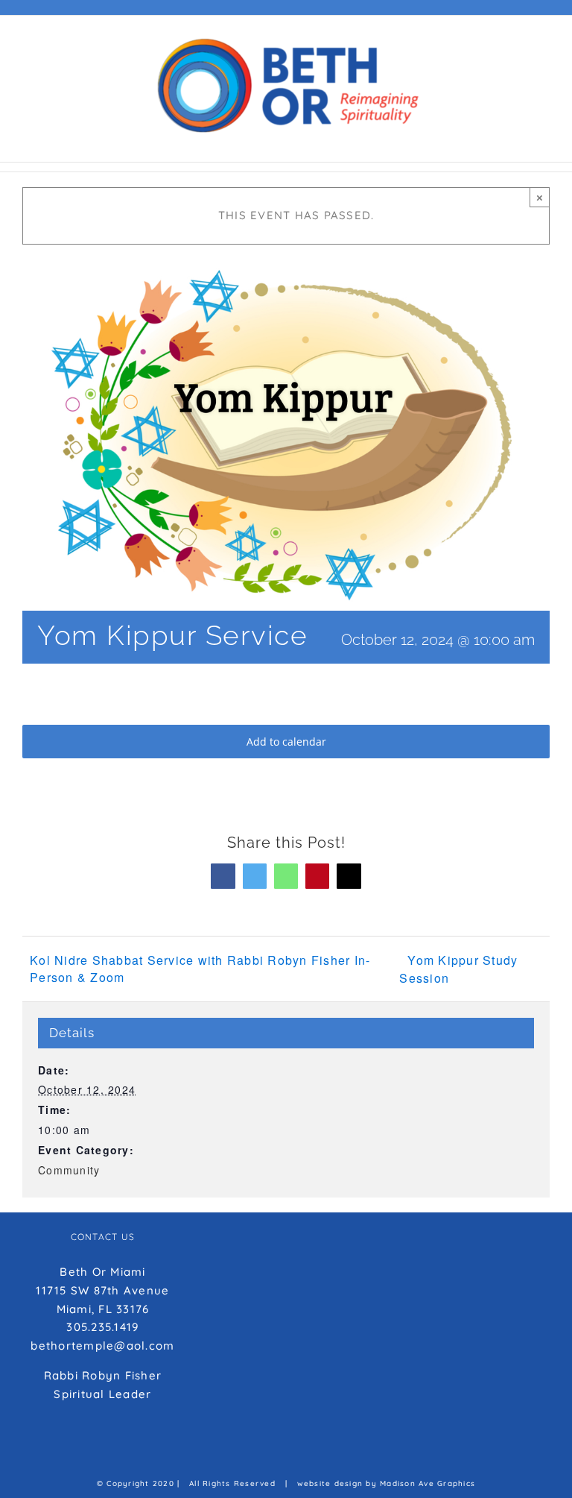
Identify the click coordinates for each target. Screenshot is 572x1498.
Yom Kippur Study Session (458, 968)
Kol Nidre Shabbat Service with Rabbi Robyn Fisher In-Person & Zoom (200, 968)
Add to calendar (286, 741)
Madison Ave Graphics (427, 1483)
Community (69, 1169)
